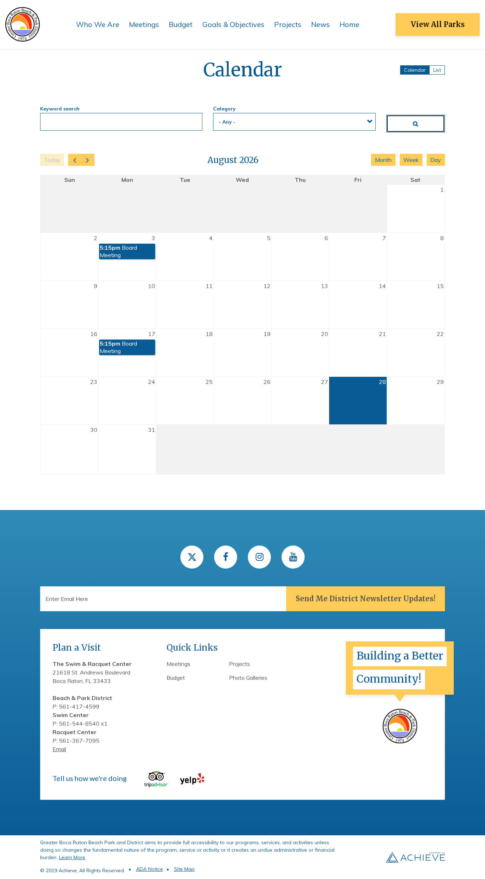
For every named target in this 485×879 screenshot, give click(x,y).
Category (224, 108)
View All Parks (438, 24)
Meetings (144, 24)
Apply (415, 123)
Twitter (191, 557)
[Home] (22, 23)
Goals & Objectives (233, 24)
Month (383, 159)
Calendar (415, 70)
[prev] (74, 160)
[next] (87, 160)
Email (59, 749)
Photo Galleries (248, 677)
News (320, 24)
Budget (180, 24)
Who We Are (97, 24)
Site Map (184, 869)
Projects (287, 24)
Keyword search (60, 108)
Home (349, 24)
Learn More (72, 857)
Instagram (259, 557)
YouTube (293, 557)
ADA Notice (149, 869)
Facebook (225, 557)
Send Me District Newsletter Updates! (365, 598)
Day (435, 159)
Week (411, 159)
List (437, 70)
